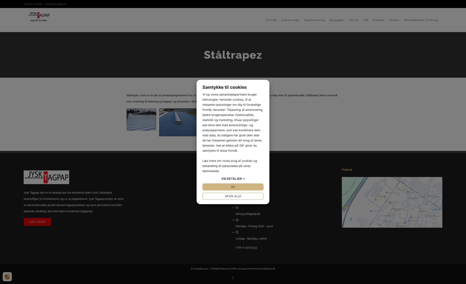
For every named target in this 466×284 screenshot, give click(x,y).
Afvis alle (233, 196)
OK (233, 187)
